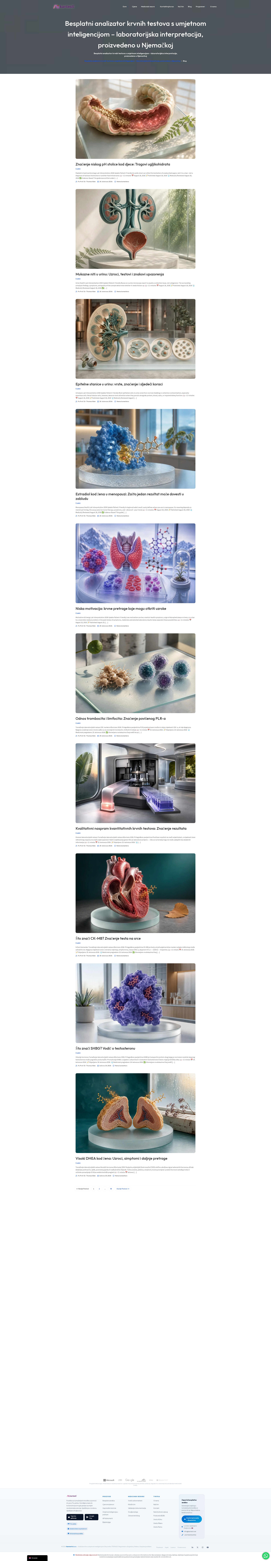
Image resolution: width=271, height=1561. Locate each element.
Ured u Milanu (157, 1523)
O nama (156, 1501)
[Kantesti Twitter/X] (197, 1547)
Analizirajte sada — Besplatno (192, 1519)
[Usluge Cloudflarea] (141, 1480)
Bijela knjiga (107, 1522)
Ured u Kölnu (157, 1519)
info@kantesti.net (190, 1531)
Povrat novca (182, 1547)
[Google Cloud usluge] (129, 1480)
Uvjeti (166, 1547)
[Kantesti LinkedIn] (192, 1547)
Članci (78, 169)
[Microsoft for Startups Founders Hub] (109, 1480)
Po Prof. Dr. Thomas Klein (87, 181)
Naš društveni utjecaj (160, 1512)
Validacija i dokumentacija (137, 1508)
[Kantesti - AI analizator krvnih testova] (71, 1497)
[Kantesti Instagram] (203, 1547)
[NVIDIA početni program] (120, 1480)
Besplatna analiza (109, 1501)
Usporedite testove (109, 1508)
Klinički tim (131, 1504)
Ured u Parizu (157, 1527)
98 (111, 1189)
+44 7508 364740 (190, 1535)
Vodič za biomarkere (135, 1501)
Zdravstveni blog (134, 1516)
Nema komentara (123, 181)
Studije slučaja (133, 1512)
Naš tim (156, 1504)
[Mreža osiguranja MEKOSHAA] (162, 1480)
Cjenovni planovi (108, 1504)
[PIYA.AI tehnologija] (151, 1480)
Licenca (173, 1547)
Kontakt (156, 1508)
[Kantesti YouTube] (208, 1547)
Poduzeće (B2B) (159, 1516)
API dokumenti (108, 1518)
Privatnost (159, 1547)
